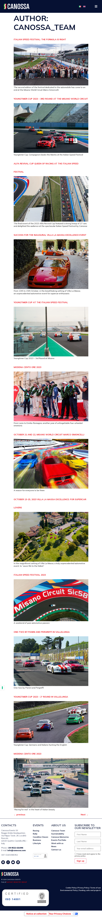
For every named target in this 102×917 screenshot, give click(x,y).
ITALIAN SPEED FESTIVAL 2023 (30, 575)
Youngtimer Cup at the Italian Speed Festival (41, 302)
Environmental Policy (69, 890)
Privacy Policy (83, 888)
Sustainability (57, 834)
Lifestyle (37, 843)
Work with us (57, 843)
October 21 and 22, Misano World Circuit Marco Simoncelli (49, 434)
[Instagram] (8, 862)
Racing (36, 830)
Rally (35, 834)
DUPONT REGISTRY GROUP (16, 882)
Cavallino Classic (40, 837)
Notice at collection (36, 914)
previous (19, 814)
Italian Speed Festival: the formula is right (40, 39)
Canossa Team (58, 830)
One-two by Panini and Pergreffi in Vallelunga (42, 632)
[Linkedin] (18, 862)
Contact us (56, 849)
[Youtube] (13, 862)
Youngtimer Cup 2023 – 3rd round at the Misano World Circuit (51, 98)
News (53, 846)
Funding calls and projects (90, 890)
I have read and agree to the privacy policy (87, 855)
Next (84, 814)
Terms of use (95, 888)
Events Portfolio (58, 840)
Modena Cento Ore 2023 (27, 367)
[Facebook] (3, 862)
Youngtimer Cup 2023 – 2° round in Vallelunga (41, 696)
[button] (96, 6)
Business (37, 840)
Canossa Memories (60, 837)
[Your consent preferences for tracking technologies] (2, 687)
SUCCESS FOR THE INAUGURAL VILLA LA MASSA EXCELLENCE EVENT (50, 235)
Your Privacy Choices (60, 914)
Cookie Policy (71, 888)
